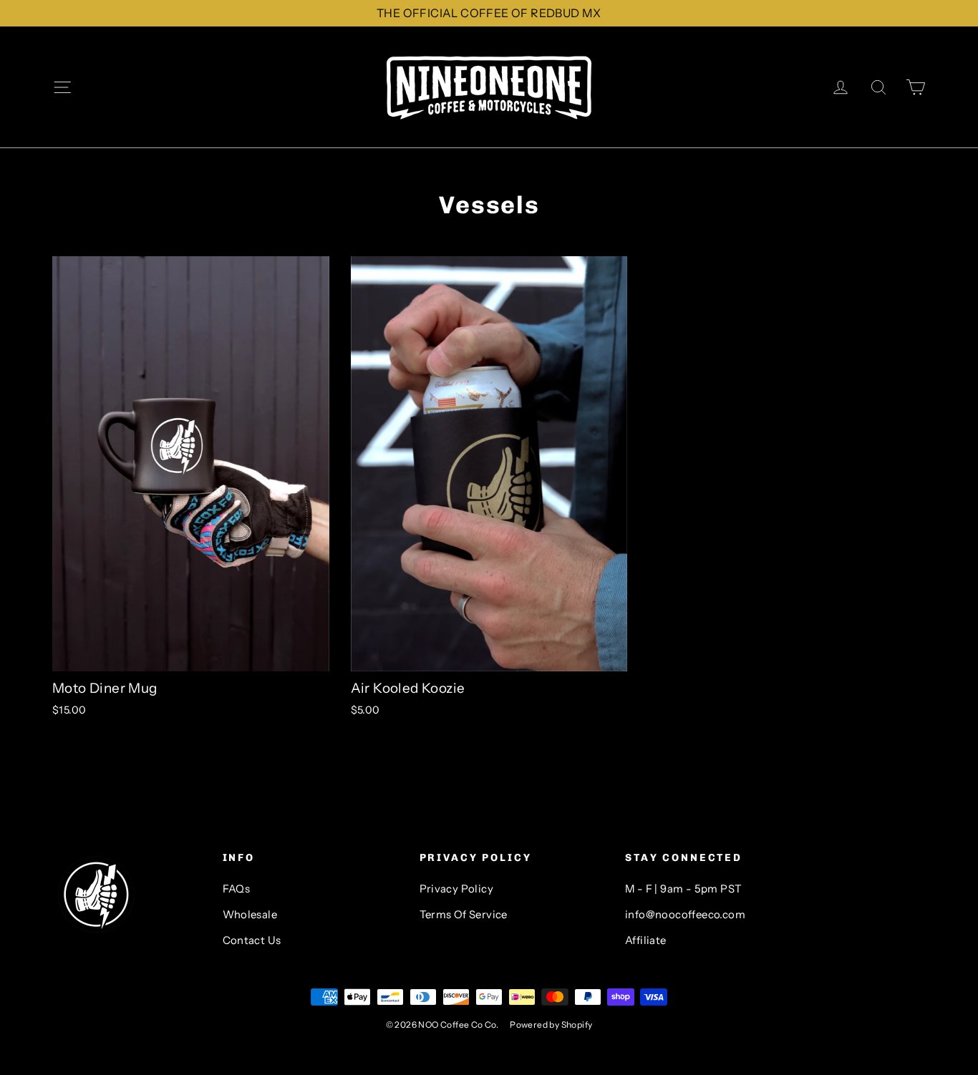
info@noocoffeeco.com (685, 914)
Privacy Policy (457, 888)
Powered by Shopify (551, 1024)
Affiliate (646, 940)
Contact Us (252, 940)
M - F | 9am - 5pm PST (683, 888)
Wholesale (250, 914)
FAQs (237, 888)
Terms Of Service (464, 914)
